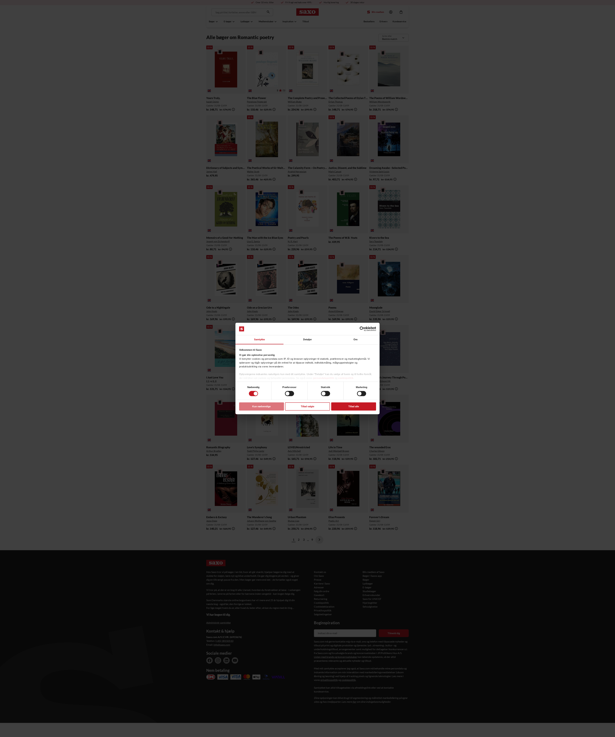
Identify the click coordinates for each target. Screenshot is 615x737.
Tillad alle (353, 406)
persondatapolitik (323, 378)
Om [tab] (355, 339)
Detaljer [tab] (307, 339)
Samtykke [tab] (259, 339)
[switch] (289, 393)
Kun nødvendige (261, 406)
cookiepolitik (345, 378)
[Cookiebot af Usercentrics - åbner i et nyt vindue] (362, 329)
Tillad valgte (307, 406)
